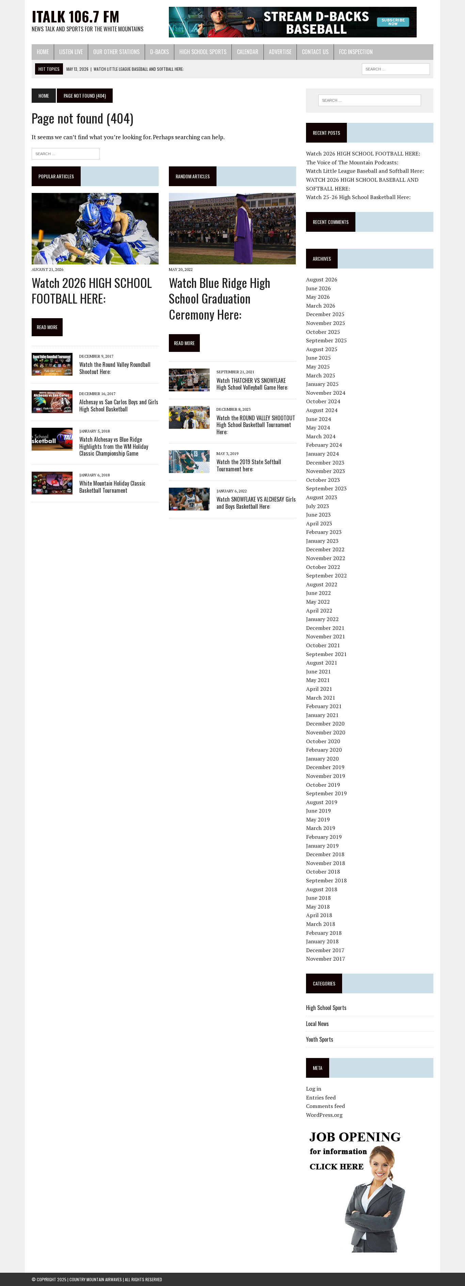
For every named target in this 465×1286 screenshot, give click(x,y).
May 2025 (318, 366)
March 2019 (320, 828)
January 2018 (322, 941)
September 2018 (326, 880)
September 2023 (326, 488)
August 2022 (321, 584)
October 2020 (323, 741)
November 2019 (325, 776)
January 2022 (322, 619)
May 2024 (318, 427)
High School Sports (202, 52)
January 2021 (322, 715)
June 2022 (318, 593)
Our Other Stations (116, 52)
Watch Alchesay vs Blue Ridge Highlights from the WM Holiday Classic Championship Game (113, 446)
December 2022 (325, 549)
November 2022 (325, 558)
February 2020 (324, 749)
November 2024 (325, 392)
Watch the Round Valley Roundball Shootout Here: (114, 368)
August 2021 (321, 662)
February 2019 (324, 837)
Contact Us (315, 52)
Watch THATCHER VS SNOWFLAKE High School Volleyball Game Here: (252, 384)
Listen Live (71, 52)
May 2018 (318, 906)
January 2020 (322, 758)
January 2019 (322, 845)
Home (43, 52)
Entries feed (321, 1097)
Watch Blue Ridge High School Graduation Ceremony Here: (219, 298)
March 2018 (320, 924)
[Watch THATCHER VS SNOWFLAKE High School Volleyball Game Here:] (189, 387)
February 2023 (324, 532)
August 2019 (321, 802)
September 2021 (326, 654)
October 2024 (323, 401)
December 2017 (325, 950)
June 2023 (318, 514)
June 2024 (318, 419)
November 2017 (325, 958)
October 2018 (323, 871)
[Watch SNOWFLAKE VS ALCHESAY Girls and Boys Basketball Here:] (189, 505)
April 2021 (319, 689)
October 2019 (323, 784)
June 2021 (318, 671)
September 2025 (326, 340)
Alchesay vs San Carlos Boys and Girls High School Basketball (118, 405)
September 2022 (326, 575)
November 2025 (325, 323)
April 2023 (319, 523)
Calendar (247, 52)
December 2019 (325, 767)
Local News (317, 1024)
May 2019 (318, 819)
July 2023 (317, 506)
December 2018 (325, 854)
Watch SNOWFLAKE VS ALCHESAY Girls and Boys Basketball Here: (256, 502)
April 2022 (319, 610)
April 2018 (319, 915)
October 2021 (323, 645)
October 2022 (323, 567)
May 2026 (318, 296)
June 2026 (318, 288)
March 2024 (320, 436)
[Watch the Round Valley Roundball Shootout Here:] (52, 371)
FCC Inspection (356, 52)
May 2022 (318, 601)
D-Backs (159, 52)
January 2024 (322, 453)
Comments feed (325, 1106)
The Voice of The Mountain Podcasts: (352, 162)
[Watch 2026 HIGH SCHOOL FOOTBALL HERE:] (95, 260)
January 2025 (322, 384)
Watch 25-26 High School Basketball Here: (358, 197)
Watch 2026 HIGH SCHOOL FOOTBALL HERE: (92, 290)
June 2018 (318, 897)
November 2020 (325, 732)
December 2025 (325, 314)
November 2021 (325, 636)
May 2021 (318, 680)
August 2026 (321, 279)
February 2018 (324, 933)
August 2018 (321, 889)
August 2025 (321, 349)
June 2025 (318, 357)
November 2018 (325, 863)
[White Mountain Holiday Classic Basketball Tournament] (52, 490)
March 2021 (320, 697)
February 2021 (324, 706)
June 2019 (318, 810)
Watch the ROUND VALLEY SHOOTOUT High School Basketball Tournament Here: (256, 425)
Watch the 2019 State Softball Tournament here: (249, 465)
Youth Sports (319, 1039)
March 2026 (320, 305)
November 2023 (325, 471)
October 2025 (323, 332)
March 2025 (320, 375)
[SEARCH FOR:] (396, 68)
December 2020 (325, 723)
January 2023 (322, 540)
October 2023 (323, 480)
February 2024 (324, 445)
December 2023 (325, 462)
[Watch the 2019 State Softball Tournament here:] (189, 468)
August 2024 (321, 410)
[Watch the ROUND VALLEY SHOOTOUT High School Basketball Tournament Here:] (189, 424)
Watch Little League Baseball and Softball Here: (365, 171)
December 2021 (325, 628)
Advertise (280, 52)
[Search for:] (66, 153)
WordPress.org (324, 1115)
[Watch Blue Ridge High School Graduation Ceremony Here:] (232, 260)
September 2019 (326, 793)
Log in (313, 1088)
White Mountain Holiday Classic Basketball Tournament (112, 486)
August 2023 (321, 497)
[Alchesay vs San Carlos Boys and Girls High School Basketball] (52, 408)
